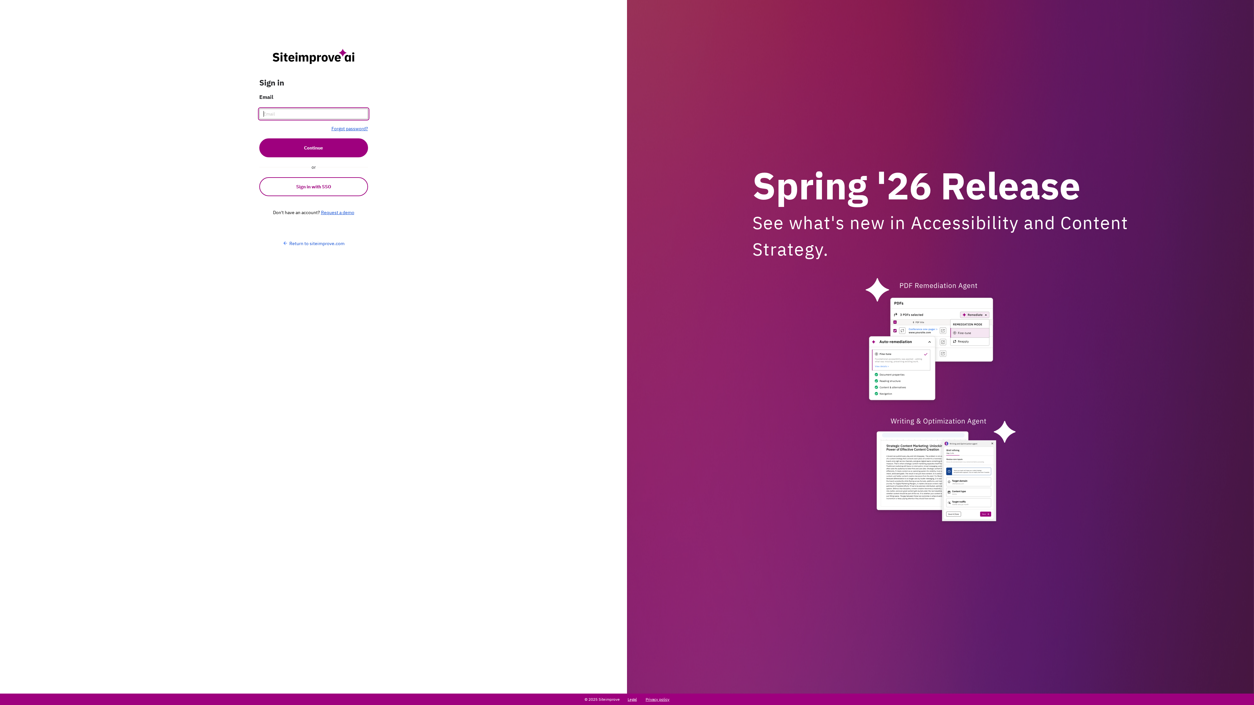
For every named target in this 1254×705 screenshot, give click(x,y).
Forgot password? (349, 129)
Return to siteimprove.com (317, 243)
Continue (313, 148)
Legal (632, 699)
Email (266, 97)
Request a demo (337, 212)
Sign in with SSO (313, 187)
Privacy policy (657, 699)
